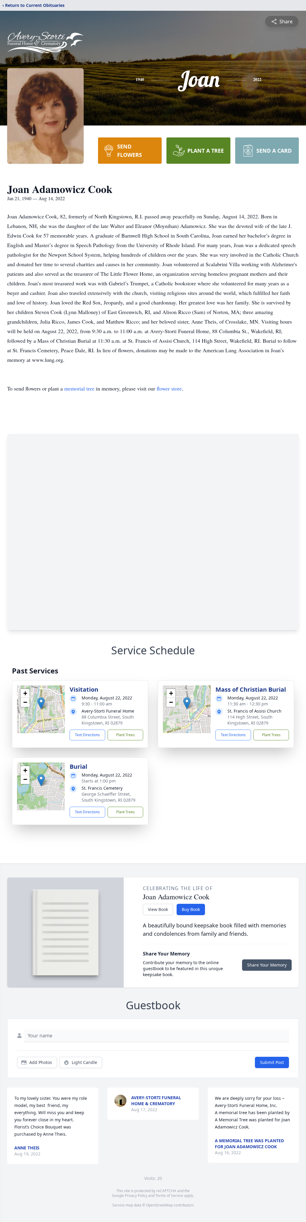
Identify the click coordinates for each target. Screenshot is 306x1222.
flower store (169, 388)
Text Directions (87, 734)
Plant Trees (125, 734)
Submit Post (272, 1062)
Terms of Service (169, 1195)
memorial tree (79, 388)
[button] (41, 703)
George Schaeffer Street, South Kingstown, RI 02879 (108, 797)
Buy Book (191, 909)
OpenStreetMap (159, 1205)
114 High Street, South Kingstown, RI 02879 (250, 720)
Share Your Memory (267, 965)
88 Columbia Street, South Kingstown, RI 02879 (108, 720)
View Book (158, 909)
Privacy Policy (136, 1195)
